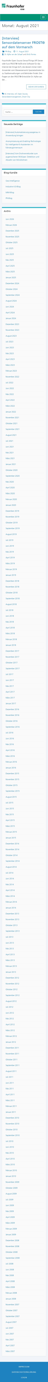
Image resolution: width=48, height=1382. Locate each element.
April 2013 (10, 954)
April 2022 (10, 400)
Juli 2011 (9, 1077)
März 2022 (10, 406)
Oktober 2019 (11, 522)
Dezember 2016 (12, 709)
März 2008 (10, 1287)
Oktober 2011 (11, 1059)
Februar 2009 (11, 1229)
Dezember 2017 (12, 651)
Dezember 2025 (12, 231)
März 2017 (10, 698)
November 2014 (12, 849)
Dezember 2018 (12, 581)
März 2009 (10, 1223)
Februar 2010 (11, 1170)
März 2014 (10, 896)
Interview (10, 94)
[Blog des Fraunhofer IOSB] (24, 7)
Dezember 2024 (12, 283)
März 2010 (10, 1164)
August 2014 (11, 867)
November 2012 (12, 983)
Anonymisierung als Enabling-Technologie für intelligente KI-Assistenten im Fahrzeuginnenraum (23, 144)
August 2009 (11, 1193)
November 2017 (12, 657)
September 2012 (13, 995)
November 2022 (12, 376)
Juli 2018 (9, 610)
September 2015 (13, 791)
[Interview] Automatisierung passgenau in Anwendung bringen (23, 134)
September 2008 (13, 1258)
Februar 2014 (11, 902)
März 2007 (10, 1351)
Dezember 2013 (12, 913)
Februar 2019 (11, 569)
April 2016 (10, 750)
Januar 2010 (11, 1176)
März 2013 (10, 960)
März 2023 (10, 365)
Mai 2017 (10, 686)
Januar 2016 (11, 768)
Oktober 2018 (11, 592)
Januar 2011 (11, 1112)
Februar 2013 (11, 966)
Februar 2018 (11, 639)
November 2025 (12, 236)
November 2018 (12, 587)
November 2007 (12, 1304)
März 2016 (10, 756)
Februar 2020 (11, 499)
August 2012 (11, 1001)
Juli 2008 (9, 1264)
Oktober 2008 (11, 1252)
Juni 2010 (10, 1147)
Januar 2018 (11, 645)
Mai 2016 (10, 744)
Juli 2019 (9, 540)
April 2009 (10, 1217)
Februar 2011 (11, 1106)
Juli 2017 (9, 674)
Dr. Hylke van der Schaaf (13, 54)
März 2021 (10, 458)
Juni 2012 (10, 1013)
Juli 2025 (9, 248)
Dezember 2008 (12, 1240)
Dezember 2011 (12, 1048)
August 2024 (11, 301)
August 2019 (11, 534)
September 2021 (13, 429)
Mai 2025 (10, 260)
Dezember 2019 (12, 511)
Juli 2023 (9, 341)
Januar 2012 (11, 1042)
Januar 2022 (11, 412)
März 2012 (10, 1030)
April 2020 (10, 487)
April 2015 (10, 820)
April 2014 (10, 890)
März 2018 (10, 633)
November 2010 (12, 1123)
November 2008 (12, 1246)
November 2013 (12, 919)
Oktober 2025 (11, 242)
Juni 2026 (10, 219)
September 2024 (13, 295)
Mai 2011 (10, 1088)
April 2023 (10, 359)
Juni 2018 (10, 616)
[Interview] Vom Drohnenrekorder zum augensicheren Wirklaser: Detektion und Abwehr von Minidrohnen (22, 156)
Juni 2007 (10, 1334)
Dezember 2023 (12, 324)
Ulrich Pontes (31, 54)
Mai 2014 (10, 884)
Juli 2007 (9, 1328)
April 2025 (10, 266)
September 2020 (13, 476)
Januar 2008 (11, 1299)
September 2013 (13, 931)
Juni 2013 (10, 943)
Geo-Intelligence (13, 181)
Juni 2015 (10, 808)
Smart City (26, 97)
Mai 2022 (10, 394)
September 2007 (13, 1316)
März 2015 (10, 826)
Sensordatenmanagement (11, 97)
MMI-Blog (10, 192)
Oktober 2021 (11, 423)
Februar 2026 (11, 225)
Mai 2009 (10, 1211)
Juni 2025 (10, 254)
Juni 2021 (10, 447)
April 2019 (10, 557)
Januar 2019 (11, 575)
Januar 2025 (11, 277)
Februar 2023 (11, 371)
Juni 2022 (10, 388)
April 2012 (10, 1024)
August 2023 (11, 336)
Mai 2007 (10, 1339)
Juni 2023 (10, 347)
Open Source (22, 94)
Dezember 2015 (12, 773)
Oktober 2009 (11, 1188)
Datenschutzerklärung (24, 1372)
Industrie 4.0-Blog (13, 186)
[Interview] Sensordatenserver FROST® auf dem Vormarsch (23, 42)
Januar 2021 (11, 464)
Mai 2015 (10, 814)
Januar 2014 (11, 908)
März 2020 (10, 493)
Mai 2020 (10, 482)
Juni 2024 (10, 306)
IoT (16, 94)
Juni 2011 (10, 1083)
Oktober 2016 (11, 721)
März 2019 (10, 563)
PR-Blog (8, 51)
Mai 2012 (10, 1018)
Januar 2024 (11, 318)
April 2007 (10, 1345)
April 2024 (10, 312)
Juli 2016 (9, 732)
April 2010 (10, 1159)
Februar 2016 (11, 762)
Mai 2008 (10, 1275)
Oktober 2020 (11, 470)
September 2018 (13, 598)
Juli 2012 (9, 1007)
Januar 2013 (11, 972)
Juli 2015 (9, 802)
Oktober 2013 (11, 925)
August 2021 (11, 435)
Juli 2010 (9, 1141)
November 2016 (12, 715)
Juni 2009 (10, 1205)
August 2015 (11, 797)
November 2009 (12, 1182)
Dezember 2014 (12, 843)
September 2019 (13, 528)
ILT (5, 94)
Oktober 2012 (11, 989)
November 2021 (12, 417)
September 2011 (13, 1065)
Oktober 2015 (11, 785)
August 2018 (11, 604)
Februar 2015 (11, 832)
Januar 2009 (11, 1234)
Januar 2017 (11, 703)
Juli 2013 (9, 937)
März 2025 (10, 271)
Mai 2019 (10, 552)
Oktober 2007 (11, 1310)
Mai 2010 (10, 1153)
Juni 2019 (10, 546)
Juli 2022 (9, 382)
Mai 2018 (10, 622)
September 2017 (13, 668)
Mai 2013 (10, 948)
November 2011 (12, 1053)
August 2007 (11, 1322)
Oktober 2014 (11, 855)
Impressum (24, 1367)
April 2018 (10, 627)
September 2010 (13, 1135)
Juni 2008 (10, 1269)
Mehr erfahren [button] (36, 87)
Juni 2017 (10, 680)
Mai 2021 (10, 452)
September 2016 (13, 727)
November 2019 (12, 517)
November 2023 (12, 330)
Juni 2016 (10, 738)
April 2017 (10, 692)
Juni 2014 (10, 878)
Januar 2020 (11, 505)
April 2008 (10, 1281)
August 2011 (11, 1071)
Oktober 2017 (11, 662)
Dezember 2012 (12, 978)
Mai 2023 (10, 353)
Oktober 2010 (11, 1129)
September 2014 (13, 861)
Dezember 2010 (12, 1118)
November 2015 (12, 779)
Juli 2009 (9, 1199)
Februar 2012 (11, 1036)
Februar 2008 (11, 1293)
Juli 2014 (9, 873)
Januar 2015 (11, 838)
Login (24, 1377)
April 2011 (10, 1094)
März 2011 (10, 1100)
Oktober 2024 (11, 289)
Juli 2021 (9, 441)
